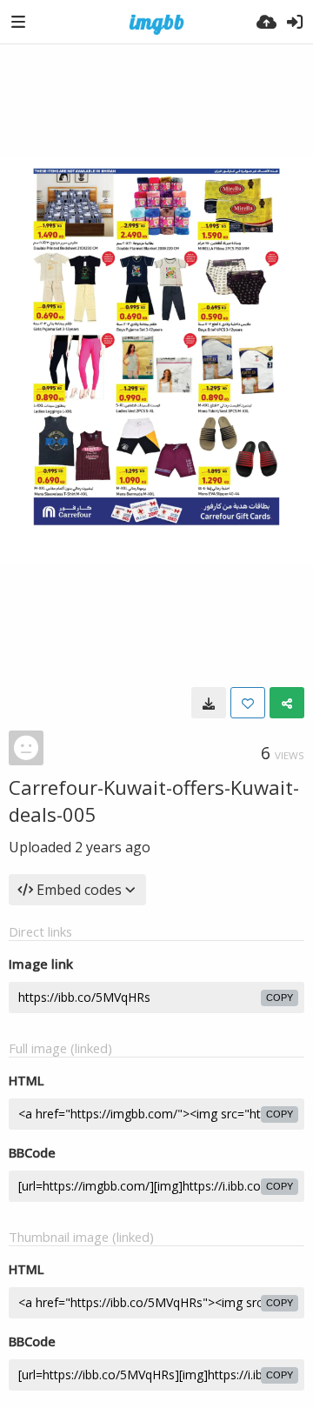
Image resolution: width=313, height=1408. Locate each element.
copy (279, 997)
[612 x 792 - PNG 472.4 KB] (208, 702)
